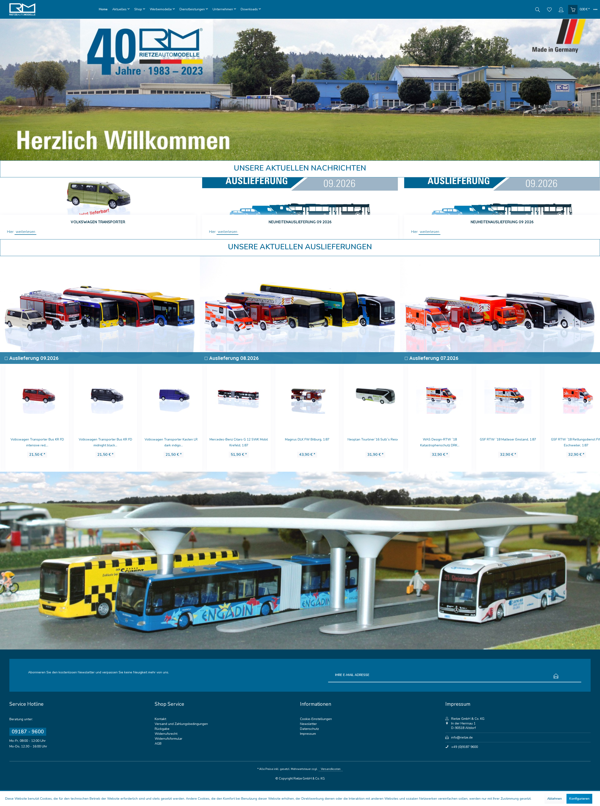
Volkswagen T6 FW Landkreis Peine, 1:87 (567, 442)
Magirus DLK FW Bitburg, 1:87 (231, 439)
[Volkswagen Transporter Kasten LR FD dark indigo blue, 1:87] (99, 396)
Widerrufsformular (168, 738)
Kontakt (160, 719)
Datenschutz (309, 729)
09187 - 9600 (28, 731)
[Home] (103, 9)
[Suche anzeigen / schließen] (538, 9)
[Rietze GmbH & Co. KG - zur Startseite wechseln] (53, 9)
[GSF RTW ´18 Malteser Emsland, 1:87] (431, 396)
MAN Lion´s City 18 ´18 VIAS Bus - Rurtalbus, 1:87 (368, 442)
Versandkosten (331, 769)
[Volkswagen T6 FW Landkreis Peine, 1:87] (568, 396)
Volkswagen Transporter (98, 222)
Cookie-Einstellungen (316, 719)
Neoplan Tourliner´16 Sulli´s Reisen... (299, 439)
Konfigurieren (579, 798)
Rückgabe (162, 729)
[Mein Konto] (561, 9)
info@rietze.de (462, 737)
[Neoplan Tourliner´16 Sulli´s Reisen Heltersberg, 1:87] (299, 396)
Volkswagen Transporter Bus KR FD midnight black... (31, 442)
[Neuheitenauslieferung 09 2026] (300, 196)
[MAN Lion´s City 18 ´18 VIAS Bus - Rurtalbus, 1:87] (368, 396)
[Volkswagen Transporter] (98, 196)
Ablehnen (554, 798)
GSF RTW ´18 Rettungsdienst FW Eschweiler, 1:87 (499, 442)
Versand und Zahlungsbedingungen (181, 724)
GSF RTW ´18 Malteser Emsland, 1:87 (431, 439)
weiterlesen (25, 231)
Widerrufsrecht (166, 733)
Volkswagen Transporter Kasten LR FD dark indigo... (99, 442)
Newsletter (308, 724)
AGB (158, 743)
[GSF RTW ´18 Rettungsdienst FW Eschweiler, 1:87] (499, 396)
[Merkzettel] (549, 9)
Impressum (308, 733)
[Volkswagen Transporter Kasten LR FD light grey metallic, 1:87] (167, 396)
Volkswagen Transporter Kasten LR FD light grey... (168, 442)
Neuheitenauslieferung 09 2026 (300, 222)
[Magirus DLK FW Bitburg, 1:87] (231, 396)
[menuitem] (103, 9)
